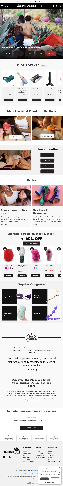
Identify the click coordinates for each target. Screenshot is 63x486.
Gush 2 (9, 89)
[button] (6, 268)
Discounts (51, 53)
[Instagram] (10, 457)
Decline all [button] (55, 478)
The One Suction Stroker (22, 266)
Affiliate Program (27, 453)
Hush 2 (50, 89)
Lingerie (29, 53)
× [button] (59, 467)
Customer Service (40, 455)
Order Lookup (39, 453)
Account (38, 451)
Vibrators (7, 53)
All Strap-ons (47, 155)
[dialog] (49, 475)
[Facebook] (7, 457)
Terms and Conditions (28, 461)
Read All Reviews (31, 427)
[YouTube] (4, 457)
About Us (25, 451)
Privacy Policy (26, 459)
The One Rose (8, 265)
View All (44, 65)
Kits (47, 171)
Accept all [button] (44, 478)
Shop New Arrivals (47, 136)
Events (24, 455)
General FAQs (26, 457)
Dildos (49, 453)
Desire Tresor (49, 265)
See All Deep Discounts (31, 243)
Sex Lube (50, 457)
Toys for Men (51, 455)
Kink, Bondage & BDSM (54, 461)
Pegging (47, 160)
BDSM (18, 53)
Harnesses (47, 166)
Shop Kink (15, 137)
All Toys (40, 53)
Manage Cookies (40, 457)
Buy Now (8, 99)
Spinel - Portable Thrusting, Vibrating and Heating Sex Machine (22, 91)
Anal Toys (50, 459)
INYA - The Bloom (35, 265)
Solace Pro (36, 89)
